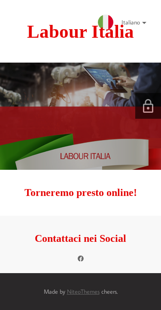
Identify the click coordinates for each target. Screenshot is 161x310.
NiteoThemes (83, 291)
